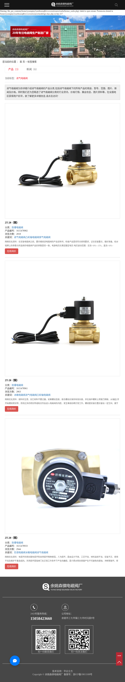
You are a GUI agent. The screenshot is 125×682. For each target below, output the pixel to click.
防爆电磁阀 (17, 227)
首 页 (22, 62)
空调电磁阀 (19, 552)
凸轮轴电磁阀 (32, 237)
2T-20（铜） (12, 222)
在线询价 (11, 251)
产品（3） (14, 69)
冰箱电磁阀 (19, 395)
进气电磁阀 (19, 237)
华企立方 (68, 671)
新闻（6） (32, 69)
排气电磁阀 (44, 237)
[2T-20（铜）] (62, 161)
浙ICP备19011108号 (82, 674)
